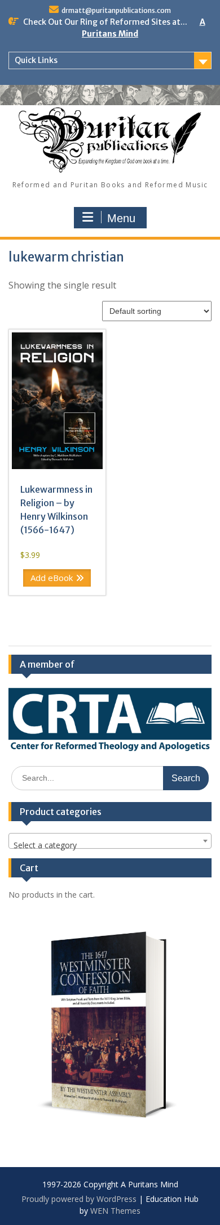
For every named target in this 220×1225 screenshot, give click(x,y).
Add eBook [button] (51, 577)
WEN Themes (115, 1210)
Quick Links (36, 60)
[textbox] (110, 845)
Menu (121, 218)
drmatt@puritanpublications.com (116, 10)
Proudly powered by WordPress (79, 1199)
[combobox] (110, 841)
